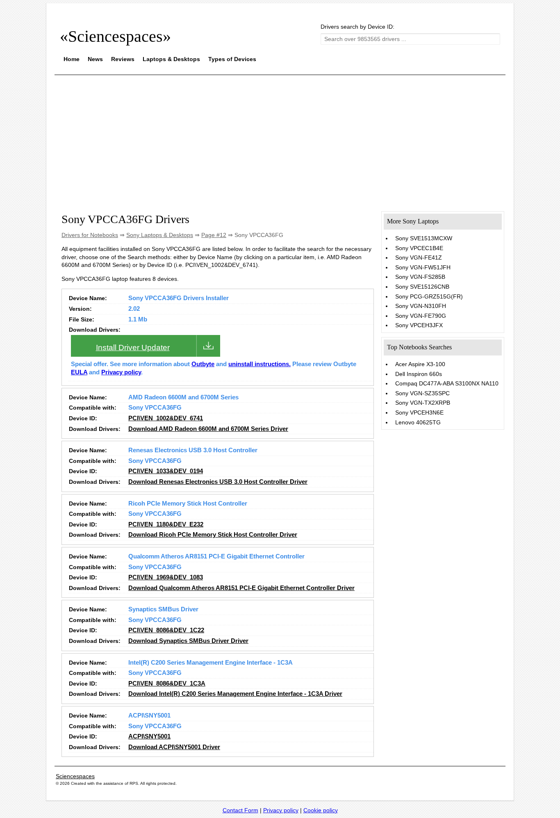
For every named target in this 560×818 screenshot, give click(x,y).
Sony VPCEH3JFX (419, 325)
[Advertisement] (280, 138)
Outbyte (202, 364)
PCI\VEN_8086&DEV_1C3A (166, 683)
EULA (79, 372)
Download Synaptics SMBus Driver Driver (188, 641)
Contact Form (240, 810)
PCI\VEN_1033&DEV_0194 (165, 471)
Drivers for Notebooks (89, 235)
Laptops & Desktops (171, 59)
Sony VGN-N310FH (420, 306)
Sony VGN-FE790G (420, 315)
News (95, 59)
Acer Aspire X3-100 (420, 364)
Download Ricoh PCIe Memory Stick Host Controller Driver (212, 534)
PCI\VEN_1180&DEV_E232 (165, 524)
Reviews (122, 59)
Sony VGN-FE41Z (418, 257)
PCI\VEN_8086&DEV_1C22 (166, 630)
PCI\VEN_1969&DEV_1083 (165, 577)
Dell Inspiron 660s (418, 374)
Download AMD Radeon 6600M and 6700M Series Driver (208, 429)
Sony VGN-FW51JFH (423, 267)
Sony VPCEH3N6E (419, 412)
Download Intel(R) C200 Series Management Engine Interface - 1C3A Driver (235, 693)
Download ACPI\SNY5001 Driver (174, 747)
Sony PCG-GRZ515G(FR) (429, 296)
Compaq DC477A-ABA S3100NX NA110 (447, 383)
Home (72, 59)
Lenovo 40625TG (418, 422)
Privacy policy (121, 372)
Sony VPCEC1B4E (419, 248)
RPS (134, 783)
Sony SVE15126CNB (422, 286)
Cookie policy (320, 810)
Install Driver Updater (133, 347)
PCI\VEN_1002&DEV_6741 (165, 418)
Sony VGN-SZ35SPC (422, 393)
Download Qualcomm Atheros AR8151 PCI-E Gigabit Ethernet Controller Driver (241, 588)
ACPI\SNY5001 (149, 736)
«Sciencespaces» (115, 36)
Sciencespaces (75, 776)
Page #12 (213, 235)
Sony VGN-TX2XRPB (422, 402)
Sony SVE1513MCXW (423, 238)
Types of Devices (232, 59)
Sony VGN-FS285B (420, 276)
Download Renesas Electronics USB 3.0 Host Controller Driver (217, 481)
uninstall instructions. (259, 364)
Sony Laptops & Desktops (159, 235)
